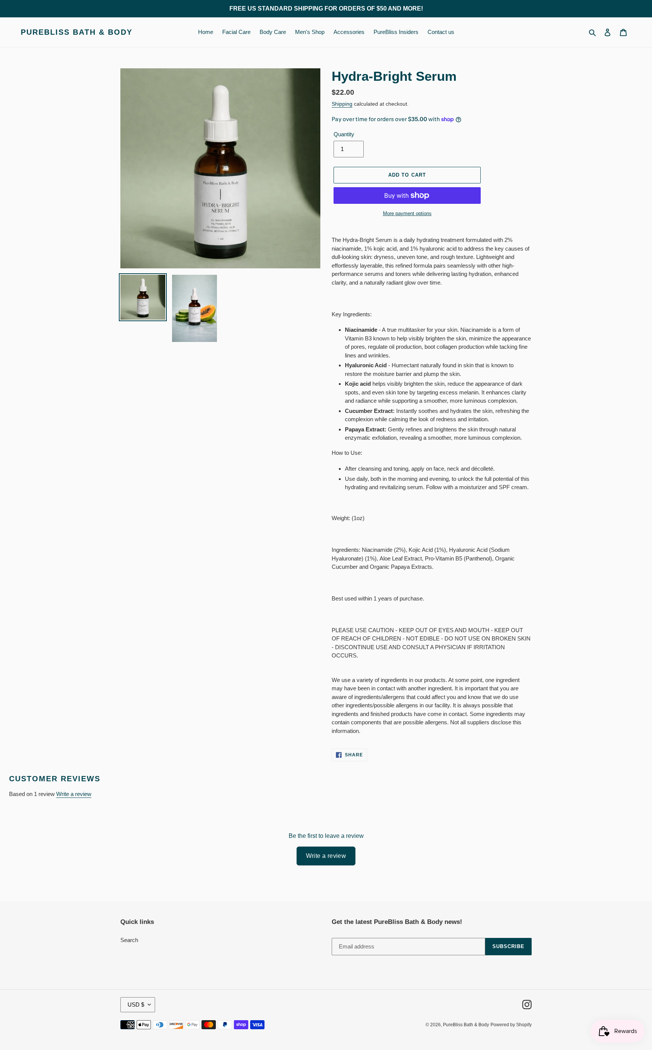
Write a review (73, 794)
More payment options (407, 213)
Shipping (342, 104)
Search (129, 940)
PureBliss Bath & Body (76, 32)
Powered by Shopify (511, 1024)
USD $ (136, 1004)
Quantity (344, 134)
